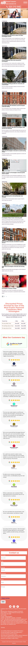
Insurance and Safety (6, 638)
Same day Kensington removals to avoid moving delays (14, 151)
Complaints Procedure (17, 630)
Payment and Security (17, 636)
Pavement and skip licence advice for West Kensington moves (12, 36)
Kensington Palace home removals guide (12, 217)
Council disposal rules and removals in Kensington (11, 61)
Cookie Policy (14, 638)
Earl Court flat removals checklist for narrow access (13, 242)
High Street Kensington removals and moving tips (13, 267)
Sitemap (3, 627)
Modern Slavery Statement (21, 635)
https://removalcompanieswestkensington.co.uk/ (15, 620)
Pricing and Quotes (5, 632)
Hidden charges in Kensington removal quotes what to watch (13, 173)
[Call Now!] (15, 7)
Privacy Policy (13, 633)
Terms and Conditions (6, 636)
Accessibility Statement (6, 630)
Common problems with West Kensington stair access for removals (13, 128)
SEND (3, 601)
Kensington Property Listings (9, 288)
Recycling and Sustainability (7, 635)
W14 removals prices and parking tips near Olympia (12, 196)
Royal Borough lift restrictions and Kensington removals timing (13, 106)
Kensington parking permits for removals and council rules (13, 84)
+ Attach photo (5, 598)
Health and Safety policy (16, 632)
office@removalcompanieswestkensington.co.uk (15, 619)
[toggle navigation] (25, 2)
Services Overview (5, 633)
